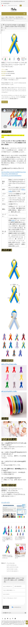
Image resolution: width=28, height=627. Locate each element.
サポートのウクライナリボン (12, 567)
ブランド (3, 69)
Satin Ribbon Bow (19, 17)
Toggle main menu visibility (24, 14)
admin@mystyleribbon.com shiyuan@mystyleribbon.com (14, 1)
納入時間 (3, 73)
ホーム (2, 17)
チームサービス (5, 502)
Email (4, 102)
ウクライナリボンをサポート (12, 571)
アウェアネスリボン (11, 563)
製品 (7, 17)
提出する (6, 607)
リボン (13, 220)
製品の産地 (4, 71)
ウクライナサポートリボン (12, 569)
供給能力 (3, 75)
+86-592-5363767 (6, 3)
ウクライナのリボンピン (12, 565)
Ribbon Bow (11, 17)
